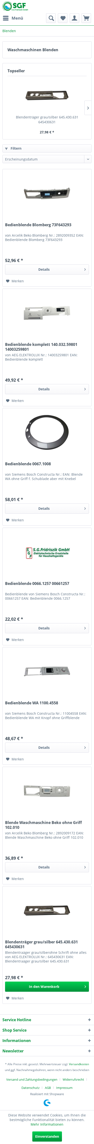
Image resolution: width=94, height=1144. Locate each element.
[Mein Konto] (74, 18)
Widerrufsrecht (73, 1079)
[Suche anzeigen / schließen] (51, 18)
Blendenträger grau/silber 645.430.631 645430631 (47, 119)
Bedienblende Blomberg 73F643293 (38, 224)
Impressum (64, 1088)
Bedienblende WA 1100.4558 (31, 703)
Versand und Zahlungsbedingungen (31, 1079)
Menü (17, 18)
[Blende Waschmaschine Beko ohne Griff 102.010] (47, 791)
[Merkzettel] (62, 18)
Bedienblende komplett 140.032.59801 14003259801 (41, 347)
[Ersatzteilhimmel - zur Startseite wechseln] (15, 7)
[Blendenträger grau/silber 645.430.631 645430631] (47, 95)
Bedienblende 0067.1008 (28, 463)
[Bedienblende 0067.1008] (47, 432)
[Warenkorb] (86, 18)
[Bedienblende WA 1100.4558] (47, 671)
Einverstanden (47, 1136)
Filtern (15, 148)
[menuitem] (13, 18)
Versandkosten (79, 1064)
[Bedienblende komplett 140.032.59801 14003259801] (47, 313)
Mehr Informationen (47, 1124)
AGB (48, 1088)
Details (44, 269)
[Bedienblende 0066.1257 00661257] (47, 552)
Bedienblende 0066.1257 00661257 (37, 583)
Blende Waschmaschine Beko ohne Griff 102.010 (43, 825)
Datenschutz (30, 1088)
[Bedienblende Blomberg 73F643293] (47, 193)
